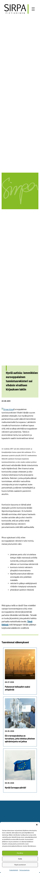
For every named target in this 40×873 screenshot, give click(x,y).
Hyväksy (20, 853)
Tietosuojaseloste (24, 870)
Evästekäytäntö (13, 870)
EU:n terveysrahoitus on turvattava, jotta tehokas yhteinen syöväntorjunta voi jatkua (20, 738)
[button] (37, 825)
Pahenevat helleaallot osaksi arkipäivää (17, 688)
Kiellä (20, 859)
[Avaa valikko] (33, 9)
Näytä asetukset (20, 865)
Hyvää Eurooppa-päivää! (15, 787)
